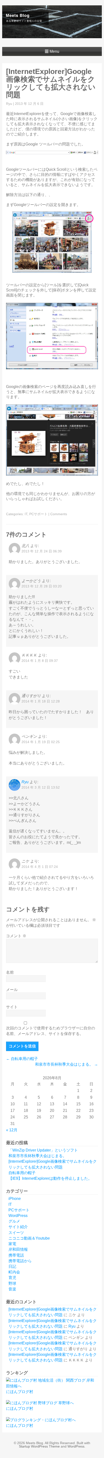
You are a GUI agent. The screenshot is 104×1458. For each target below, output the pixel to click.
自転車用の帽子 (22, 1059)
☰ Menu (52, 51)
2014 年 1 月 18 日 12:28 (41, 701)
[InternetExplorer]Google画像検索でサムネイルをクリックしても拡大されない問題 (51, 83)
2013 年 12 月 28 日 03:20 (42, 586)
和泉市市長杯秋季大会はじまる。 (66, 1064)
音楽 (12, 1289)
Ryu (9, 104)
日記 (12, 1266)
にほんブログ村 (19, 1392)
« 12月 (11, 1130)
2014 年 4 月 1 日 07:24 (40, 867)
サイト (12, 1007)
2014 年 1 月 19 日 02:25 (41, 742)
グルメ (14, 1221)
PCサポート (38, 514)
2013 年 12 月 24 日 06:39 (42, 551)
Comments (58, 514)
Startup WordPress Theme (39, 1446)
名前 (10, 972)
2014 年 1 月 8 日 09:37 (40, 661)
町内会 (14, 1272)
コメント (16, 936)
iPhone (14, 1199)
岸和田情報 (18, 1249)
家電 (12, 1244)
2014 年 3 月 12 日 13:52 (41, 787)
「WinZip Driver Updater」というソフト (43, 1150)
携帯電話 (16, 1255)
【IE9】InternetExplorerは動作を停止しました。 (50, 1178)
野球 (12, 1283)
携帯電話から (20, 1261)
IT (26, 514)
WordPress (18, 1216)
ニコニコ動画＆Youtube (29, 1238)
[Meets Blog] (52, 34)
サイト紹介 (18, 1227)
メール (12, 990)
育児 (12, 1278)
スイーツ (16, 1233)
